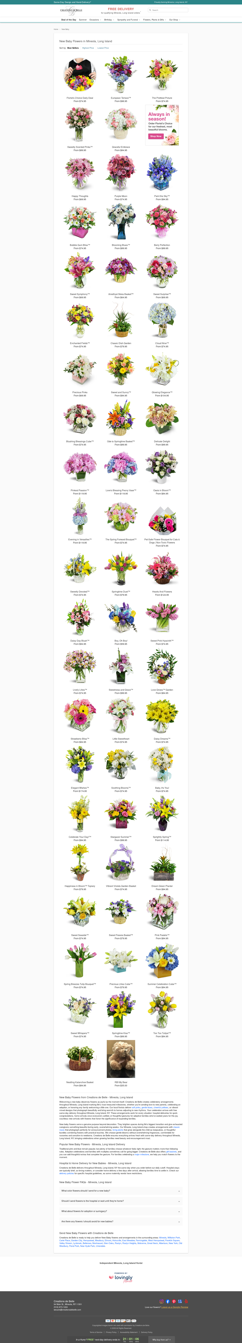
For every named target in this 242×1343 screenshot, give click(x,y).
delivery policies (66, 1173)
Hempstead (88, 1240)
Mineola (162, 1237)
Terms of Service (96, 1332)
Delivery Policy (146, 1332)
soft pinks (136, 1107)
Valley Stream (65, 1243)
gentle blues (147, 1107)
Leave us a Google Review (174, 1307)
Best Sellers (73, 47)
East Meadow (128, 1240)
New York (173, 1243)
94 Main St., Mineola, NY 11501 (68, 1304)
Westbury (99, 1240)
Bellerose (87, 1243)
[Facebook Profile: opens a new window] (168, 1301)
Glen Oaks (109, 1243)
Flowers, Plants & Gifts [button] (153, 19)
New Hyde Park (87, 1245)
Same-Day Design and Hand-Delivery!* (72, 2)
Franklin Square (172, 1240)
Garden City (76, 1240)
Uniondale (100, 1245)
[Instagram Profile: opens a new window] (162, 1301)
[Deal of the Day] (162, 125)
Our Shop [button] (174, 19)
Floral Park (74, 1245)
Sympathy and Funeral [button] (128, 19)
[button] (234, 1331)
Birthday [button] (108, 19)
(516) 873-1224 (61, 1307)
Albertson (163, 1243)
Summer (83, 19)
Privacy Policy (111, 1332)
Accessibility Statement (129, 1332)
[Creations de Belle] (74, 10)
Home (56, 29)
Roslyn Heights (129, 1243)
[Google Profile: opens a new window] (180, 1301)
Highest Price (88, 47)
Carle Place (64, 1240)
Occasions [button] (94, 19)
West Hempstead (156, 1240)
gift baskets (171, 1151)
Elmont (108, 1240)
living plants (118, 1129)
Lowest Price (103, 47)
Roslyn (118, 1243)
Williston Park (173, 1237)
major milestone (141, 1154)
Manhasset (97, 1243)
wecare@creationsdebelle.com (67, 1309)
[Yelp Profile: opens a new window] (186, 1301)
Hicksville (116, 1240)
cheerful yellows (161, 1107)
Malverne (142, 1243)
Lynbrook (77, 1243)
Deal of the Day (68, 19)
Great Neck (152, 1243)
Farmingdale (141, 1240)
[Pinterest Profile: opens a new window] (174, 1301)
